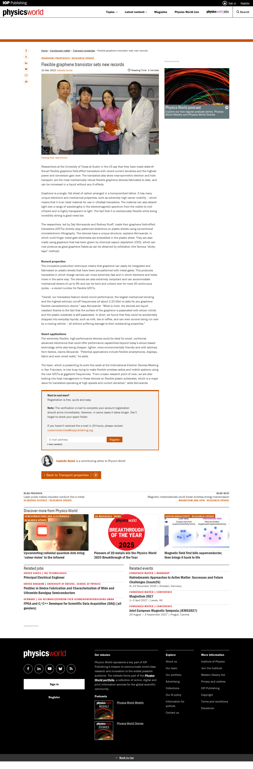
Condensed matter (60, 50)
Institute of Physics (213, 661)
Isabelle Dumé (64, 70)
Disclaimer (207, 708)
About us (171, 661)
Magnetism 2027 (141, 596)
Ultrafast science (35, 500)
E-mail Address (54, 444)
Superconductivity (177, 516)
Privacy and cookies (213, 681)
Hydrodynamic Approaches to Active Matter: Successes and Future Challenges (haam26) (176, 579)
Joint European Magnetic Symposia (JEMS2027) (163, 610)
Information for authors (175, 704)
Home (44, 50)
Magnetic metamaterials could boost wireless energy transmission (188, 495)
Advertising (173, 681)
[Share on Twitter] (26, 57)
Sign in (232, 3)
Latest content (134, 12)
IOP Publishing (210, 688)
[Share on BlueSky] (26, 69)
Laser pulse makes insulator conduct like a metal (54, 495)
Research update (83, 58)
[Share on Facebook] (26, 51)
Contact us (172, 712)
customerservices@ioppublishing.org (70, 430)
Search (246, 13)
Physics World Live (187, 12)
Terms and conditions (214, 701)
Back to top (126, 757)
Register (245, 3)
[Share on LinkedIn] (26, 63)
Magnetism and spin (192, 500)
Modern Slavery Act (213, 675)
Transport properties (84, 50)
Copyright (207, 695)
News (117, 516)
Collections (172, 688)
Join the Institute (211, 668)
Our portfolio (173, 675)
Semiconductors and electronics (47, 516)
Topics (110, 12)
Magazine (160, 12)
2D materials (103, 516)
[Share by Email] (26, 75)
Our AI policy (173, 695)
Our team (171, 668)
